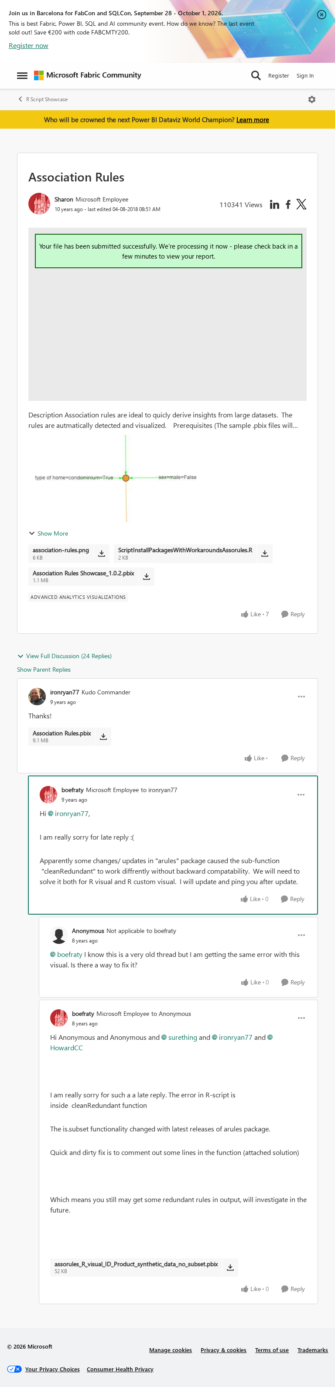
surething (182, 1037)
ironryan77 (64, 692)
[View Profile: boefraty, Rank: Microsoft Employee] (48, 794)
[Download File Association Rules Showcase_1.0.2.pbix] (146, 576)
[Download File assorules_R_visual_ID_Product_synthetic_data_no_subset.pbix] (230, 1267)
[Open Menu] (312, 99)
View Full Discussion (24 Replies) (69, 656)
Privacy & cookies (223, 1349)
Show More (53, 533)
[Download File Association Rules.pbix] (103, 737)
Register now (28, 45)
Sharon (64, 199)
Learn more (252, 119)
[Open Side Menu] (22, 75)
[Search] (256, 75)
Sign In (305, 75)
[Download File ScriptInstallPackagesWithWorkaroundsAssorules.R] (264, 553)
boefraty (73, 790)
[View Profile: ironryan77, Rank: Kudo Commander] (37, 696)
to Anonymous (171, 1013)
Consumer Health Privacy (120, 1369)
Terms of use (272, 1349)
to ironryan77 (159, 790)
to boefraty (161, 930)
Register (278, 75)
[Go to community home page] (87, 75)
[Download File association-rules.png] (101, 553)
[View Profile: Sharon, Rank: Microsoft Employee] (39, 204)
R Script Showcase (47, 99)
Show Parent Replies (44, 669)
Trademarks (312, 1349)
